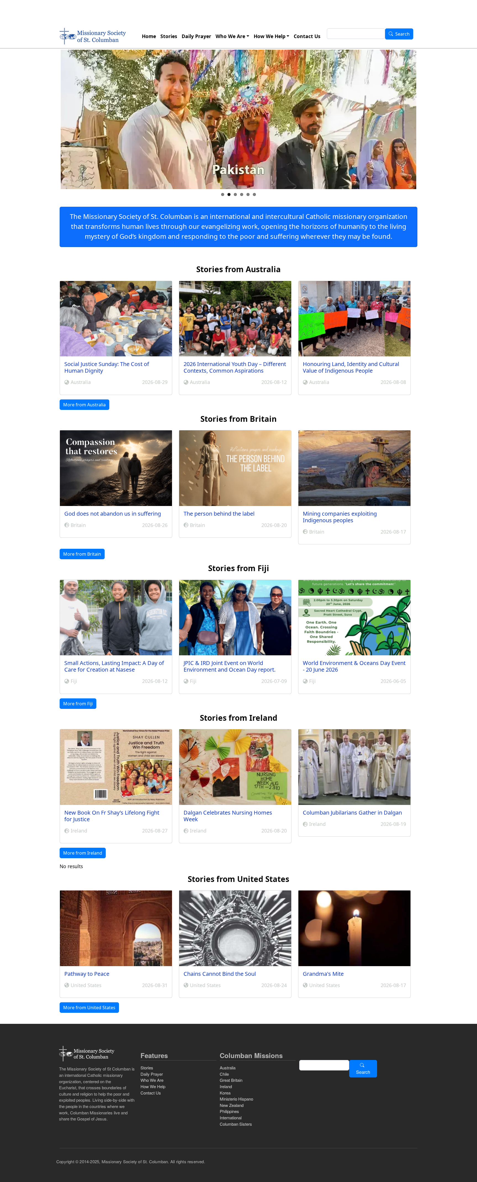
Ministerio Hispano (236, 1099)
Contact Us (307, 36)
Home (149, 36)
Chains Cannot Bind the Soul (220, 973)
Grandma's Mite (323, 973)
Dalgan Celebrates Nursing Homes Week (228, 816)
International (231, 1117)
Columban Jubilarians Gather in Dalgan (352, 812)
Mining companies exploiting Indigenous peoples (340, 517)
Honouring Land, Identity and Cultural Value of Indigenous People (351, 367)
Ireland (226, 1086)
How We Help (269, 36)
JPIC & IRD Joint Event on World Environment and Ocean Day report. (229, 666)
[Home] (93, 36)
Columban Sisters (236, 1124)
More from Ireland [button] (82, 853)
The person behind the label (219, 513)
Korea (225, 1093)
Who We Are (230, 36)
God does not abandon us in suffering (112, 513)
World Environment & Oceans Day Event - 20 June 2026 (354, 666)
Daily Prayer (196, 36)
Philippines (229, 1111)
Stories (168, 36)
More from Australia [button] (84, 405)
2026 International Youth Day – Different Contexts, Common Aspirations (235, 367)
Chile (224, 1074)
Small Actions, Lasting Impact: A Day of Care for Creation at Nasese (114, 666)
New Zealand (231, 1105)
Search (402, 34)
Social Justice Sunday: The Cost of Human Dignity (106, 367)
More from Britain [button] (82, 554)
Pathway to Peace (86, 973)
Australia (227, 1067)
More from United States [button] (89, 1008)
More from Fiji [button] (78, 704)
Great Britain (231, 1080)
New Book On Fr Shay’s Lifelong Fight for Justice (111, 816)
